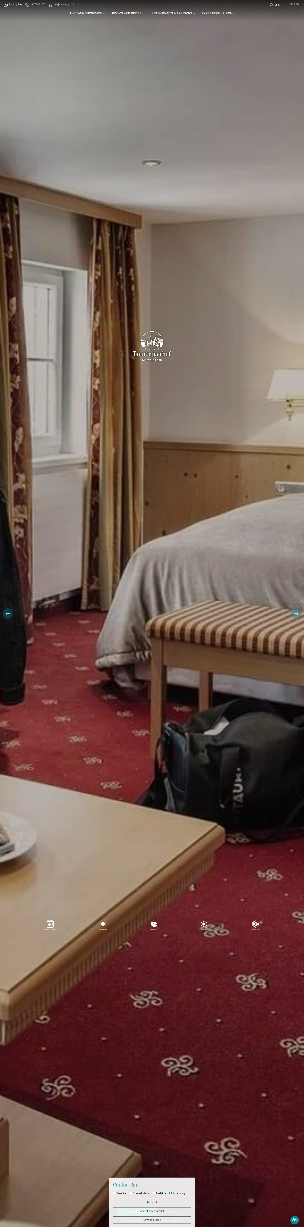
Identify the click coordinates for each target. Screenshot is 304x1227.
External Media (141, 1193)
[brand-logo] (152, 8)
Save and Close (152, 1219)
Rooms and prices (126, 13)
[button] (8, 613)
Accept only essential (152, 1211)
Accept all (152, 1202)
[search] (271, 5)
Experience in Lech (217, 13)
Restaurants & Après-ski (172, 13)
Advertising (178, 1193)
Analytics (161, 1193)
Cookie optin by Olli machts (182, 1226)
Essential (121, 1193)
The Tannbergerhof (86, 13)
